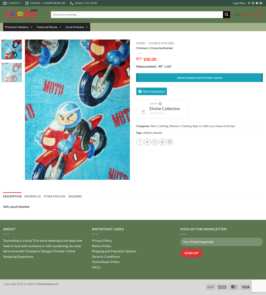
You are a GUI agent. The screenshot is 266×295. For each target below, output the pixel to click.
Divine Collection (164, 108)
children (147, 132)
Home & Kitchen (161, 43)
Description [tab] (12, 196)
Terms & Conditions (106, 256)
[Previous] (32, 110)
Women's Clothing (180, 126)
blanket (157, 132)
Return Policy (101, 246)
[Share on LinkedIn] (169, 142)
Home (140, 43)
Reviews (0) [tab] (33, 196)
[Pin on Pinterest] (162, 142)
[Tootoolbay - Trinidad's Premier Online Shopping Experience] (24, 14)
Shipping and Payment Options (114, 251)
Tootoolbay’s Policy (105, 262)
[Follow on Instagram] (253, 3)
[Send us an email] (261, 3)
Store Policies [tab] (54, 196)
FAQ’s (96, 267)
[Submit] (226, 14)
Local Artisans (75, 27)
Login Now (239, 3)
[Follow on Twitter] (257, 3)
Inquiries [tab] (75, 196)
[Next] (122, 110)
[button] (248, 15)
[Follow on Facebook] (249, 3)
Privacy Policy (102, 240)
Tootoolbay (11, 240)
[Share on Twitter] (147, 142)
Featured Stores (47, 27)
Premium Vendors (17, 27)
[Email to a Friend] (154, 142)
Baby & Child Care (203, 126)
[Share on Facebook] (140, 142)
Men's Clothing (159, 126)
